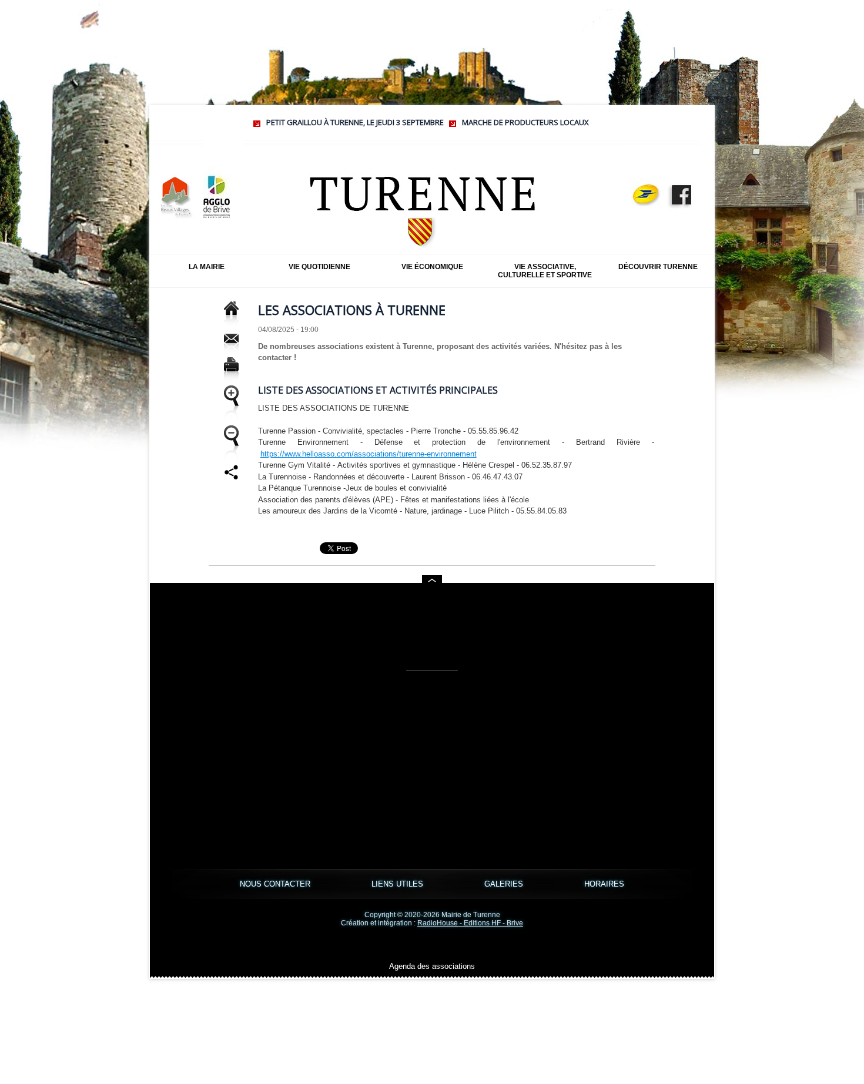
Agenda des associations (432, 966)
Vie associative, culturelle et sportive (545, 271)
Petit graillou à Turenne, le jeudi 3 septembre (325, 122)
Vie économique (432, 267)
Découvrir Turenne (658, 267)
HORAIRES (604, 884)
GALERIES (504, 884)
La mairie (207, 267)
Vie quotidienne (319, 267)
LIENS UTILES (398, 884)
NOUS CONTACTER (276, 884)
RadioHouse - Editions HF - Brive (470, 923)
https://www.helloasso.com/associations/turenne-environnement (368, 453)
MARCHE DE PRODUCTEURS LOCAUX (496, 122)
